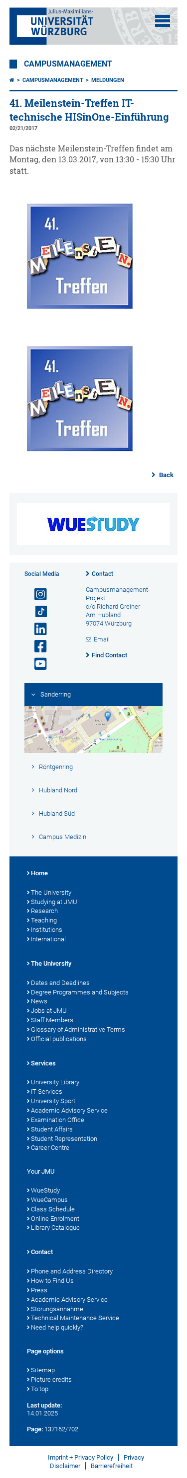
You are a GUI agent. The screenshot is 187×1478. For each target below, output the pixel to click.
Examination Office (57, 1120)
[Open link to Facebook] (36, 646)
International (48, 939)
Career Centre (50, 1147)
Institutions (46, 929)
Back (166, 475)
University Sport (53, 1101)
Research (44, 911)
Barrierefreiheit (112, 1466)
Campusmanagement (68, 64)
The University (51, 892)
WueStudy (45, 1190)
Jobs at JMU (49, 1010)
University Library (55, 1082)
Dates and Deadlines (60, 982)
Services (43, 1063)
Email (102, 639)
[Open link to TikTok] (36, 612)
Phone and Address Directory (72, 1271)
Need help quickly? (57, 1327)
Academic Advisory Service (69, 1110)
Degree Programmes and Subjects (80, 992)
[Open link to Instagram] (36, 594)
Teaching (44, 920)
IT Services (46, 1091)
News (39, 1001)
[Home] (11, 80)
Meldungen (107, 80)
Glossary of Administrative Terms (78, 1029)
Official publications (59, 1039)
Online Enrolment (55, 1218)
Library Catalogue (55, 1227)
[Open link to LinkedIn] (36, 629)
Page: (35, 1429)
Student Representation (64, 1138)
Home (39, 873)
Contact (102, 573)
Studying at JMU (54, 902)
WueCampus (49, 1199)
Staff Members (52, 1020)
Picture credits (51, 1379)
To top (39, 1389)
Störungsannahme (57, 1309)
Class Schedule (53, 1209)
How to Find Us (52, 1280)
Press (39, 1290)
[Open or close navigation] (162, 21)
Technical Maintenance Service (75, 1318)
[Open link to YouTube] (36, 664)
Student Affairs (52, 1129)
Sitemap (43, 1370)
